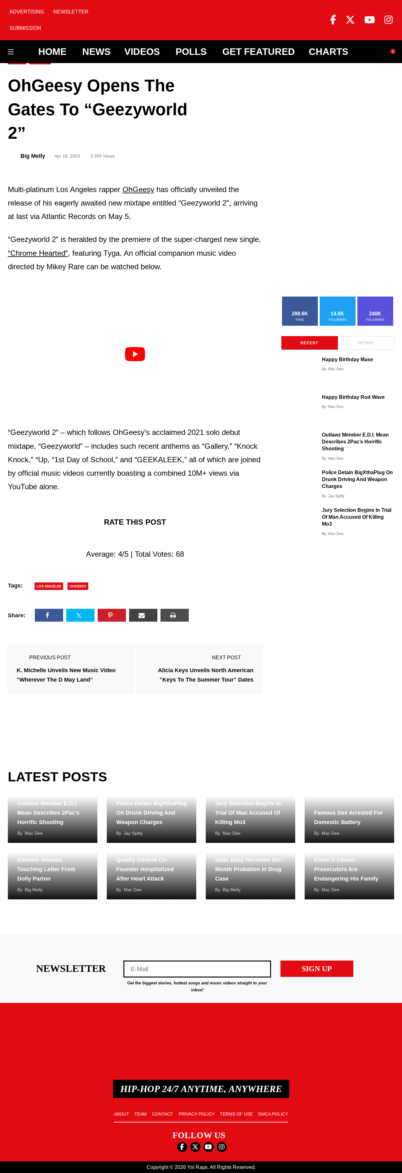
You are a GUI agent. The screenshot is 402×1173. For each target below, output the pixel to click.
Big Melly (34, 889)
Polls (191, 51)
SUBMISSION (25, 28)
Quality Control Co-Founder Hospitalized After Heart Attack (145, 869)
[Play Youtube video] (135, 354)
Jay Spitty (336, 496)
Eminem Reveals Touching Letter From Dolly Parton (46, 869)
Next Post (226, 657)
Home (52, 51)
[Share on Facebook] (49, 615)
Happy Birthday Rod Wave (353, 397)
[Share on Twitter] (80, 615)
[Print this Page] (174, 615)
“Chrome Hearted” (38, 253)
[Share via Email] (143, 615)
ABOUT (121, 1114)
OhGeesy (138, 189)
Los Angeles (48, 586)
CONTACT (162, 1114)
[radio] (107, 538)
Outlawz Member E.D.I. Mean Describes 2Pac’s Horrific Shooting (355, 442)
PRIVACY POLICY (197, 1114)
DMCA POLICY (273, 1114)
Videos (142, 51)
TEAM (140, 1114)
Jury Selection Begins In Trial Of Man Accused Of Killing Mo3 (356, 517)
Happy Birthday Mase (347, 359)
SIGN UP (317, 969)
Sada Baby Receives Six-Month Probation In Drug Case (248, 869)
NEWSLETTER (71, 11)
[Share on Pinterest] (112, 615)
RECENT (309, 343)
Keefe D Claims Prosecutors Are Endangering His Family (346, 869)
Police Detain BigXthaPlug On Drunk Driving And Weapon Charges (357, 479)
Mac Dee (336, 369)
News (96, 51)
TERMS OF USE (236, 1114)
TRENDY (366, 343)
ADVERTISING (26, 11)
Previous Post (50, 657)
